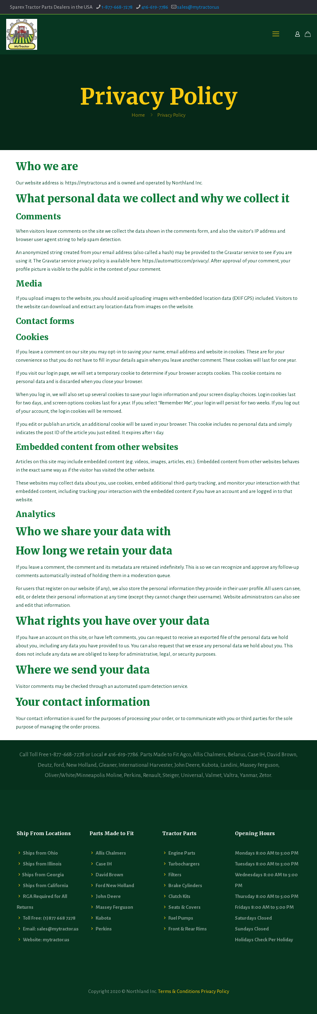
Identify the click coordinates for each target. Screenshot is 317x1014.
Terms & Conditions (179, 991)
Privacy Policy (215, 991)
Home (138, 115)
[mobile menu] (276, 34)
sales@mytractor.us (198, 7)
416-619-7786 (154, 7)
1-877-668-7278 (117, 7)
